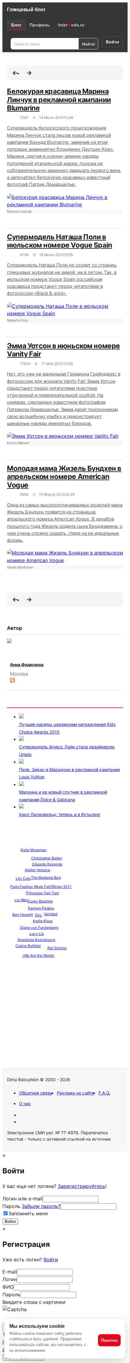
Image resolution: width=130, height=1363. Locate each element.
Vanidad (50, 914)
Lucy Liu (36, 933)
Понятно (109, 1340)
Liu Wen (21, 900)
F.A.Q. (104, 1092)
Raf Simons (57, 948)
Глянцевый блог (26, 9)
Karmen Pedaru (41, 908)
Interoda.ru (71, 24)
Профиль (40, 24)
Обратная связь (35, 1092)
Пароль (31, 1206)
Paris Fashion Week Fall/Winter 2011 (40, 886)
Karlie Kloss (43, 921)
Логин (9, 1279)
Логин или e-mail (22, 1199)
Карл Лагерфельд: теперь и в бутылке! (59, 814)
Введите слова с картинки (34, 1302)
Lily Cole (23, 878)
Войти (112, 41)
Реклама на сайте (75, 1092)
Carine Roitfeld (28, 945)
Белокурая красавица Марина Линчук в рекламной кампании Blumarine (59, 99)
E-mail (9, 1272)
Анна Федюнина (27, 664)
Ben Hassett (22, 914)
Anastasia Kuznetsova (36, 939)
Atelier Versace (37, 870)
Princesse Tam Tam (42, 893)
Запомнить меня (28, 1213)
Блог (16, 24)
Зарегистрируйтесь (81, 1186)
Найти (88, 44)
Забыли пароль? (41, 1206)
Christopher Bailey (46, 858)
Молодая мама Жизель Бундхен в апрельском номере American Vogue (64, 476)
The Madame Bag (46, 877)
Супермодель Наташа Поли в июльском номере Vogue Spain (59, 241)
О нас (25, 1103)
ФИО (8, 1287)
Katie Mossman (34, 850)
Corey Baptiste (40, 901)
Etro (38, 915)
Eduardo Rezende (47, 864)
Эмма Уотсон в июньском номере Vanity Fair (63, 350)
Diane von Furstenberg (39, 927)
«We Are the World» (38, 955)
